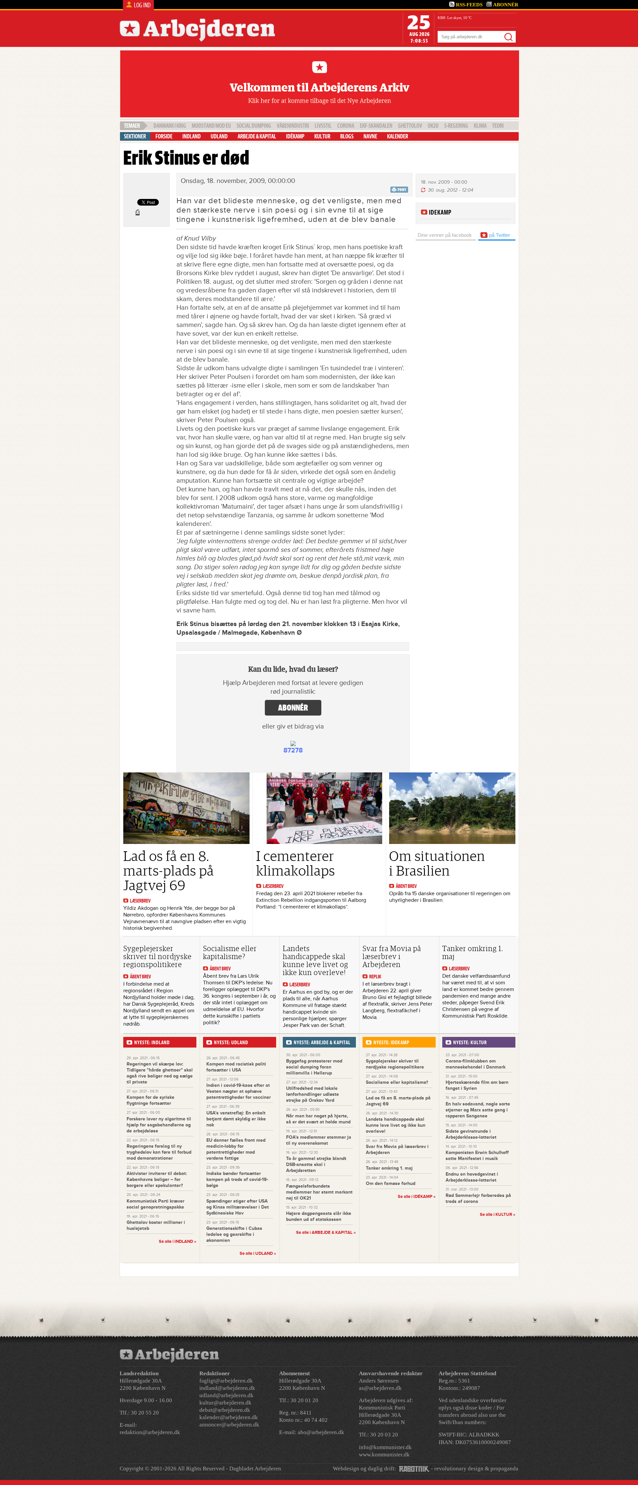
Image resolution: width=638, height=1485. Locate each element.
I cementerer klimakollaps (295, 864)
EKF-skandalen (376, 125)
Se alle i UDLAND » (258, 1253)
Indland (191, 136)
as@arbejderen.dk (380, 1388)
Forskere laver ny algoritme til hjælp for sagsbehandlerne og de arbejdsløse (159, 1125)
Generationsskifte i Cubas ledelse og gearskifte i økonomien (234, 1234)
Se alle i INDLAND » (177, 1241)
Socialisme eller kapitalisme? (230, 952)
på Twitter (499, 235)
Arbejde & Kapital (257, 136)
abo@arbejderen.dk (321, 1432)
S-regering (456, 125)
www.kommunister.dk (384, 1454)
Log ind (142, 5)
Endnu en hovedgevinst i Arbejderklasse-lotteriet (472, 1177)
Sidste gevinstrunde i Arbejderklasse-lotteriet (471, 1134)
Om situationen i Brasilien (437, 864)
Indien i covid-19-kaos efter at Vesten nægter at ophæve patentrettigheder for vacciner (238, 1091)
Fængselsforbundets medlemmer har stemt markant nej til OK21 (319, 1192)
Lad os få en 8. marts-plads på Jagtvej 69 (168, 871)
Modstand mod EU (211, 125)
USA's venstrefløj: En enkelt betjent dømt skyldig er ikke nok (236, 1119)
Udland (219, 136)
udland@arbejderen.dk (226, 1395)
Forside (164, 136)
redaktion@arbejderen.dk (150, 1432)
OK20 (433, 125)
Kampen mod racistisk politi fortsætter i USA (236, 1067)
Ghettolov (410, 125)
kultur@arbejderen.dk (225, 1403)
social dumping (254, 125)
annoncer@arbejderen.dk (229, 1424)
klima (480, 125)
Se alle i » (326, 1232)
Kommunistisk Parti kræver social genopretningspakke (155, 1204)
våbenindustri (293, 125)
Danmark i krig (170, 125)
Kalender (397, 136)
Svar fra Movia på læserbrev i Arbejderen (392, 956)
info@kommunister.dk (385, 1447)
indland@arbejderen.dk (227, 1388)
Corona (345, 125)
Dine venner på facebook (445, 235)
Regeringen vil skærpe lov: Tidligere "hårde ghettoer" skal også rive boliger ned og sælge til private (160, 1073)
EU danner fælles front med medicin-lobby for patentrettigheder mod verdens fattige (236, 1149)
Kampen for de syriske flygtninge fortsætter (150, 1100)
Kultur (322, 136)
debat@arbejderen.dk (224, 1410)
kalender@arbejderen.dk (228, 1417)
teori (498, 125)
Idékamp (295, 136)
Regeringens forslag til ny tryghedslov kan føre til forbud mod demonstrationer (159, 1152)
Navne (370, 136)
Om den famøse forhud (390, 1183)
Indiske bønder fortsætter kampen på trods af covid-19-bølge (237, 1179)
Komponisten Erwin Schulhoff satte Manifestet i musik (477, 1155)
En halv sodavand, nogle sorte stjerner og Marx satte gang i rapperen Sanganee (478, 1110)
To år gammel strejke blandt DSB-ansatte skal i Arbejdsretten (316, 1164)
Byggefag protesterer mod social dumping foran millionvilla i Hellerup (314, 1067)
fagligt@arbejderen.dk (226, 1381)
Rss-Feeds (469, 4)
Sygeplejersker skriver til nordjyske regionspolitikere (157, 956)
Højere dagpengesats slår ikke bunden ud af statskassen (318, 1216)
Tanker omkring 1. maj (472, 952)
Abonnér (505, 4)
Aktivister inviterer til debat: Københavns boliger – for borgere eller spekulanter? (157, 1179)
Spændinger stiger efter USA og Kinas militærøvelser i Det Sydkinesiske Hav (237, 1207)
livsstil (323, 125)
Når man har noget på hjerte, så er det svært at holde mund (318, 1119)
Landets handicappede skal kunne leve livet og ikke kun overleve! (315, 960)
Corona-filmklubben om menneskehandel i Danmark (475, 1064)
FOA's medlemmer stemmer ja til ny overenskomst (318, 1140)
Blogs (347, 136)
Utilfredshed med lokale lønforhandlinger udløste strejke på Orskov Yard (312, 1094)
